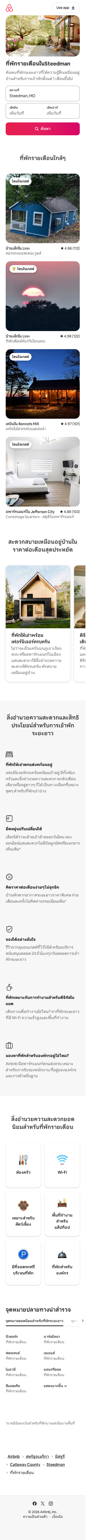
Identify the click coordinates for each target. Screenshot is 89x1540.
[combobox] (42, 96)
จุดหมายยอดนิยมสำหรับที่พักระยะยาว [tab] (34, 1321)
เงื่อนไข (57, 1517)
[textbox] (24, 113)
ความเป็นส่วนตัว (35, 1517)
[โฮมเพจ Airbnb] (9, 7)
